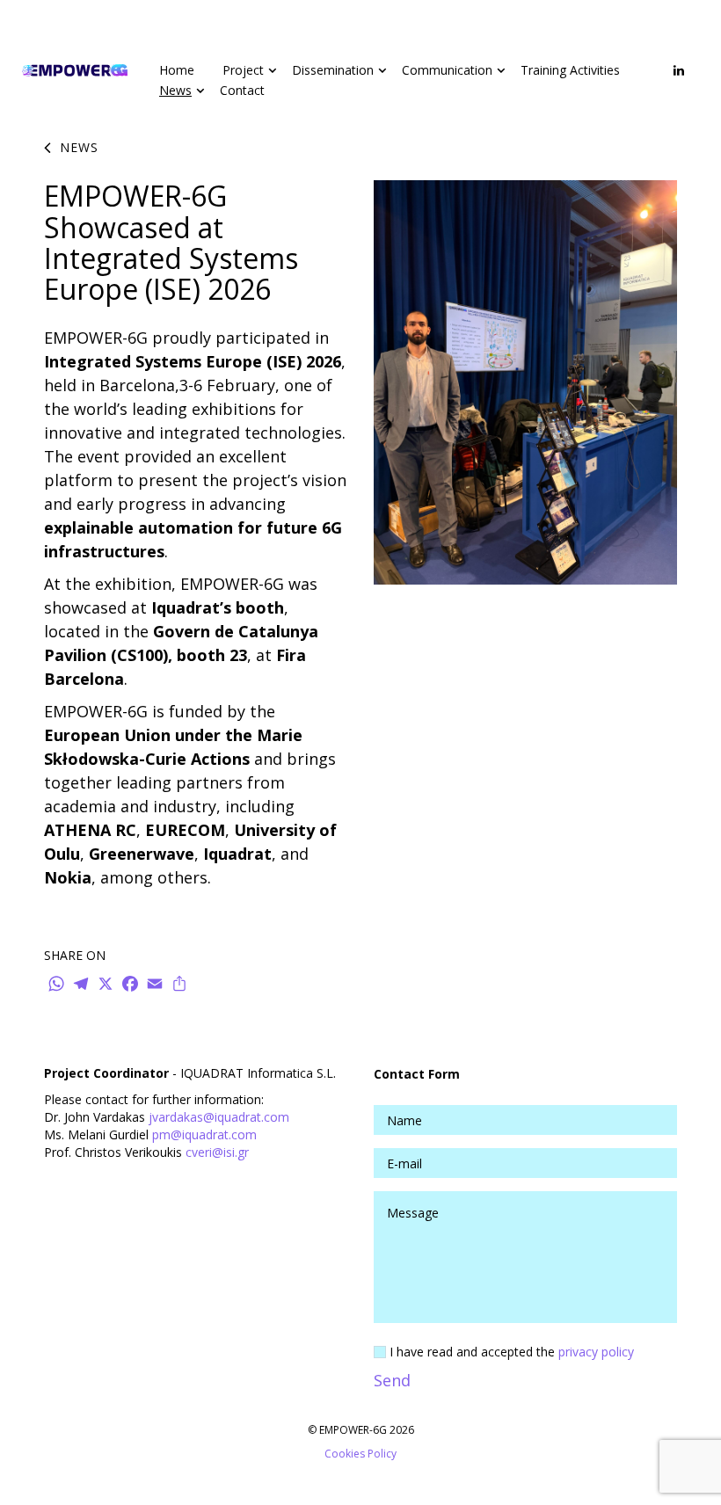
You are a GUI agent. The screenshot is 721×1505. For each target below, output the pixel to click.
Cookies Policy (360, 1453)
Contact (242, 90)
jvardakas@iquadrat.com (219, 1117)
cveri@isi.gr (217, 1152)
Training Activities (570, 70)
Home (176, 70)
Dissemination (333, 70)
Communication (447, 70)
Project (243, 70)
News (175, 90)
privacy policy (596, 1351)
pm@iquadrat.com (204, 1134)
